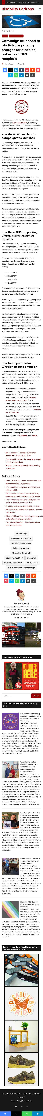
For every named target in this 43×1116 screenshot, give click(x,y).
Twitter (34, 435)
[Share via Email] (27, 75)
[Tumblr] (21, 70)
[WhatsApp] (16, 75)
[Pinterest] (27, 70)
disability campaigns (22, 543)
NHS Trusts (33, 563)
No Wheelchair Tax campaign (22, 568)
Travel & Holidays (16, 36)
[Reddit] (32, 70)
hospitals (32, 558)
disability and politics (21, 538)
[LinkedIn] (16, 70)
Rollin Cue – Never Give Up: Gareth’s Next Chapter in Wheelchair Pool (30, 861)
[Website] (15, 617)
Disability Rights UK (22, 553)
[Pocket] (38, 70)
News (11, 31)
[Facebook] (5, 70)
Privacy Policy (16, 1101)
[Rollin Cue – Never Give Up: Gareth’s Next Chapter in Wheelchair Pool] (10, 874)
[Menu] (40, 9)
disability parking (21, 548)
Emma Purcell (9, 64)
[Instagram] (28, 617)
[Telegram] (21, 75)
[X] (10, 70)
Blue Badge (22, 533)
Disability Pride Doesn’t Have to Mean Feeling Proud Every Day (30, 904)
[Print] (32, 75)
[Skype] (10, 75)
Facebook (23, 435)
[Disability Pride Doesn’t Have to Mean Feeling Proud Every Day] (10, 918)
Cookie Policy (27, 1101)
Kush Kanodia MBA (19, 123)
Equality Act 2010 (15, 558)
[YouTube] (24, 617)
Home (5, 31)
